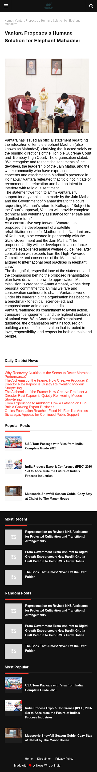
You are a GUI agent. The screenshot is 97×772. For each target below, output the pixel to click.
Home (8, 20)
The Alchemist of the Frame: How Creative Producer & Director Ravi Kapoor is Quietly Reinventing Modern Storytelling (46, 384)
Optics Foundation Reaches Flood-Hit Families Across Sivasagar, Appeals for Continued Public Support (46, 412)
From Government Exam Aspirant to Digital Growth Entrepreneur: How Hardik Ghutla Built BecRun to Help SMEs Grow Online (56, 556)
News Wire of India (48, 765)
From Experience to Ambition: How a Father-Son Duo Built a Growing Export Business (45, 405)
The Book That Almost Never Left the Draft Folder (55, 574)
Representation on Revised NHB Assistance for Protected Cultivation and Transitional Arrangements (56, 536)
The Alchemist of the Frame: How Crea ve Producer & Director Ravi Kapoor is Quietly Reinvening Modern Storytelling (46, 395)
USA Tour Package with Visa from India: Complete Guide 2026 (54, 446)
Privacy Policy (64, 758)
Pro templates (74, 765)
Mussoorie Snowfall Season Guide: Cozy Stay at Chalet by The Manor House (58, 496)
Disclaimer (44, 758)
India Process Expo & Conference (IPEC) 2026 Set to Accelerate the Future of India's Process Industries (58, 471)
